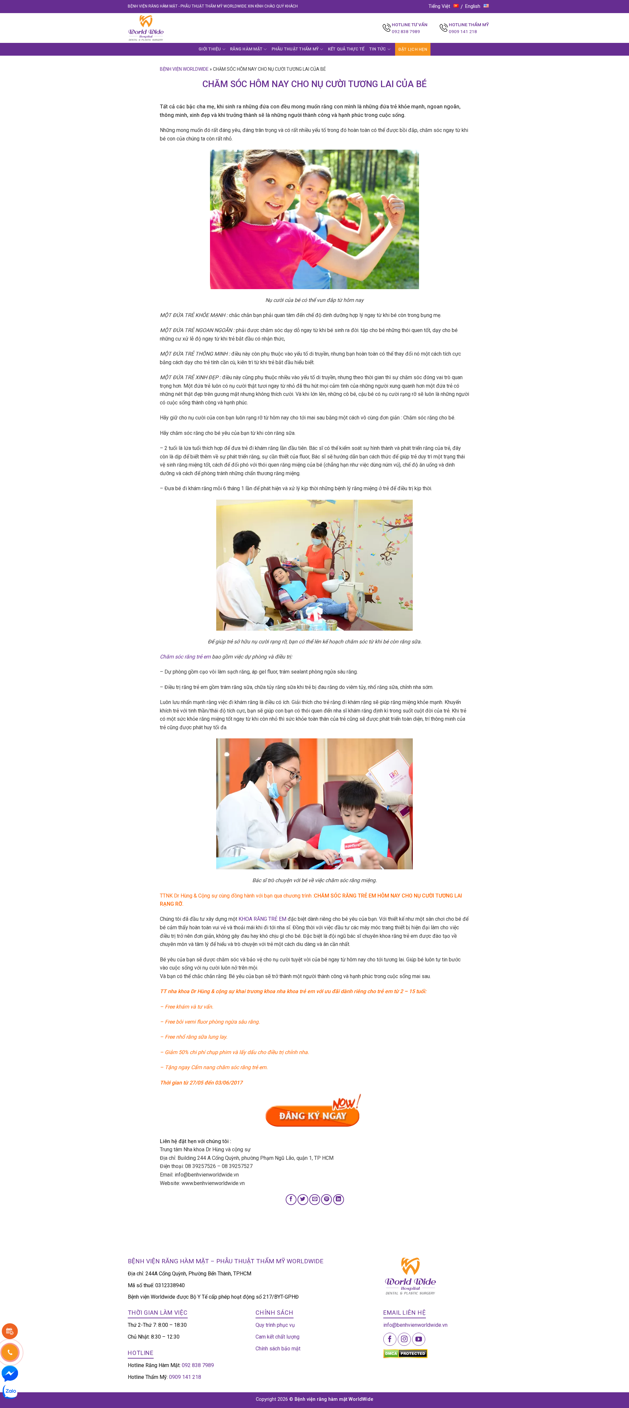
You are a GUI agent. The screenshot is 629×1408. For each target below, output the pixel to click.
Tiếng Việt (439, 6)
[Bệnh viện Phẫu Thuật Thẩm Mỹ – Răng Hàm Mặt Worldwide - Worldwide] (158, 28)
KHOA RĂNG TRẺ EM (262, 919)
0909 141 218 (463, 31)
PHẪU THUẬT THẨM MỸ (295, 48)
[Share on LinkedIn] (338, 1199)
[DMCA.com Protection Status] (405, 1353)
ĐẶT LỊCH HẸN (412, 49)
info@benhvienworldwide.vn (415, 1325)
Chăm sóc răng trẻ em (185, 657)
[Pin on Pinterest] (326, 1199)
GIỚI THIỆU (210, 48)
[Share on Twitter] (302, 1199)
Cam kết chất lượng (277, 1337)
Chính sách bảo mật (278, 1348)
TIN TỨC (377, 48)
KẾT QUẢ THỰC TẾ (346, 48)
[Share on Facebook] (291, 1199)
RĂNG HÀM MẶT (246, 48)
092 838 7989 (406, 31)
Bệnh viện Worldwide (184, 69)
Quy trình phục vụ (275, 1325)
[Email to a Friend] (314, 1199)
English (472, 6)
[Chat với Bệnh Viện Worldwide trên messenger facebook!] (10, 1373)
